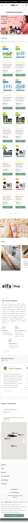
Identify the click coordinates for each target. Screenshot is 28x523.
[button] (14, 433)
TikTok (21, 502)
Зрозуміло (14, 515)
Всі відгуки (26, 358)
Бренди (3, 472)
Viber (17, 502)
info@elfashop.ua (15, 492)
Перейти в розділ (26, 403)
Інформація (4, 480)
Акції (2, 468)
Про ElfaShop (5, 476)
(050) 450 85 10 (6, 412)
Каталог (3, 464)
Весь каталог (26, 38)
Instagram (10, 502)
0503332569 (14, 489)
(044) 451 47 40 (6, 411)
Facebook (6, 502)
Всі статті (26, 241)
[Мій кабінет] (22, 5)
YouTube (14, 502)
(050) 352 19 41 (6, 421)
